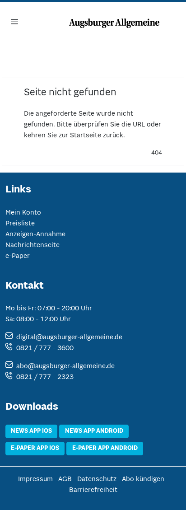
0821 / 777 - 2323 (45, 377)
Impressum (35, 479)
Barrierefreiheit (93, 490)
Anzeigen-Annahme (35, 234)
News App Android (94, 431)
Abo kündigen (143, 479)
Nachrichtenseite (32, 245)
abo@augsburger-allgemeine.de (65, 366)
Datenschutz (96, 479)
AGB (65, 479)
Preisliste (20, 223)
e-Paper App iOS (35, 448)
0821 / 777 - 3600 (45, 348)
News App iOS (31, 431)
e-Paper (17, 256)
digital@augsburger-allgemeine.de (69, 337)
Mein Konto (23, 212)
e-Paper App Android (105, 448)
